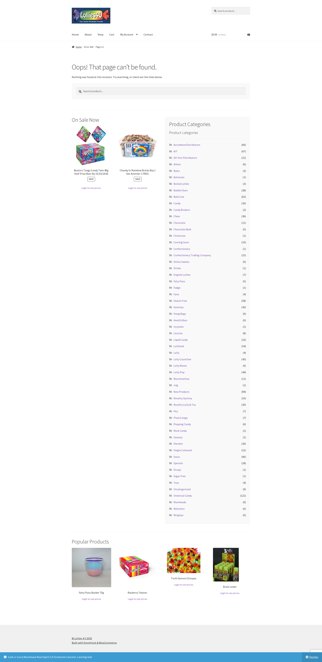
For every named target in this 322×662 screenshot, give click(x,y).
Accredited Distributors (187, 144)
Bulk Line (179, 196)
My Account (126, 34)
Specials (178, 463)
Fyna (176, 294)
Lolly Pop (179, 372)
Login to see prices (91, 187)
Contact (148, 34)
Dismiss (313, 657)
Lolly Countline (182, 359)
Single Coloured (183, 450)
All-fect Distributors (185, 157)
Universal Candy (183, 495)
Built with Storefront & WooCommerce (94, 642)
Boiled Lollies (181, 183)
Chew (177, 216)
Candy (177, 203)
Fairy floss (179, 281)
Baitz (177, 170)
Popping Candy (182, 424)
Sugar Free (180, 476)
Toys (176, 482)
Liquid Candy (181, 339)
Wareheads (180, 502)
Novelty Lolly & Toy (185, 404)
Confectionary (182, 248)
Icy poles (179, 326)
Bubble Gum (181, 190)
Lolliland (179, 346)
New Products (182, 391)
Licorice (178, 333)
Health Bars (180, 320)
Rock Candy (180, 430)
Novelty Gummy (183, 398)
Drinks (177, 268)
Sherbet (178, 443)
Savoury (178, 437)
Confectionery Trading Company (192, 255)
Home (75, 34)
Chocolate (179, 222)
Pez (176, 411)
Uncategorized (182, 489)
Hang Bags (180, 313)
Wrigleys (178, 515)
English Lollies (182, 274)
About (88, 34)
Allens (177, 164)
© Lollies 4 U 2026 (82, 638)
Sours (177, 456)
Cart (111, 34)
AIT (176, 151)
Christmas (179, 235)
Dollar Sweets (182, 261)
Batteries (179, 177)
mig (176, 385)
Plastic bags (181, 417)
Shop (100, 34)
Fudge (177, 287)
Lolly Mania (180, 365)
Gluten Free (180, 300)
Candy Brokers (182, 209)
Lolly (176, 352)
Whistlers (179, 508)
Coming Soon (181, 242)
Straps (177, 469)
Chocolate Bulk (182, 229)
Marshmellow (181, 378)
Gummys (179, 307)
